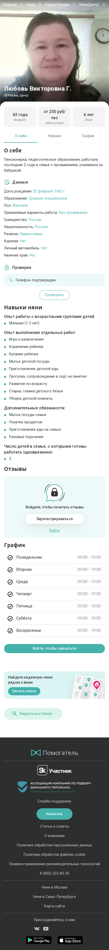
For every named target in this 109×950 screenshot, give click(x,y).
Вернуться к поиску (36, 714)
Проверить (54, 295)
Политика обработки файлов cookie (54, 854)
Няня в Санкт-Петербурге (54, 897)
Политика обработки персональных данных (54, 845)
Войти (54, 530)
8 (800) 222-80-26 (54, 873)
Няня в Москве (54, 887)
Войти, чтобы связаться (54, 648)
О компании (54, 836)
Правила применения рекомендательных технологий (54, 864)
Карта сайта (54, 906)
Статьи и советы (54, 826)
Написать (54, 814)
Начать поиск (24, 691)
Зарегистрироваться (54, 519)
